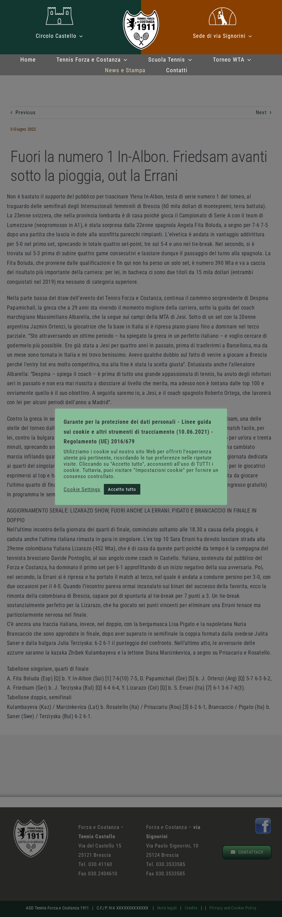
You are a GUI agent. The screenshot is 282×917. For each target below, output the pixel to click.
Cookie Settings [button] (82, 489)
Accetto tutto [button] (122, 489)
